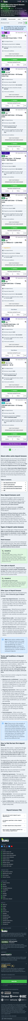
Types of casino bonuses (9, 484)
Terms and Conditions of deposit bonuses (12, 486)
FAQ (4, 490)
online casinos (11, 462)
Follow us (3, 844)
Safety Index (6, 767)
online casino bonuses (11, 460)
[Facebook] (2, 846)
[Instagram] (7, 846)
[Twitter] (4, 846)
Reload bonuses (6, 609)
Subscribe (14, 981)
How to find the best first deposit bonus (12, 488)
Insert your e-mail (5, 976)
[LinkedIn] (9, 846)
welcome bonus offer (10, 646)
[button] (4, 8)
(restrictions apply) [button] (11, 127)
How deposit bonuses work (9, 482)
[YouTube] (12, 846)
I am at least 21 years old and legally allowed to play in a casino (15, 985)
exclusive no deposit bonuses (14, 631)
